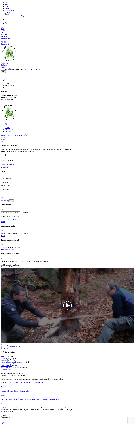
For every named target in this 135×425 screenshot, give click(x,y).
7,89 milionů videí (25, 382)
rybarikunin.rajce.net (8, 164)
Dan (2, 364)
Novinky (10, 391)
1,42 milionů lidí (38, 382)
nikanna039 (7, 369)
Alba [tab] (6, 124)
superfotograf (8, 364)
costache (20, 368)
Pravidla (19, 408)
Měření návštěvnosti (42, 399)
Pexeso (10, 220)
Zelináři (16, 391)
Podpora (3, 403)
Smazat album (6, 249)
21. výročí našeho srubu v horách (12, 346)
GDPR (37, 408)
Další (3, 71)
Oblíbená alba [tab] (9, 130)
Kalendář (16, 220)
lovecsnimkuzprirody (17, 362)
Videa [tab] (7, 126)
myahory (5, 348)
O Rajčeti (3, 386)
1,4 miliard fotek (12, 382)
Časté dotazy (5, 408)
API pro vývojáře (30, 399)
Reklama (3, 395)
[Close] (2, 197)
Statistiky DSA (24, 391)
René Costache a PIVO (9, 368)
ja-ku (10, 366)
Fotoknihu (4, 220)
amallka (6, 360)
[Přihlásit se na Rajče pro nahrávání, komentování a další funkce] (6, 23)
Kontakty (4, 391)
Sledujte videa (5, 135)
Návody (13, 408)
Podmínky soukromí (28, 408)
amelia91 (6, 356)
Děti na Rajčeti (45, 408)
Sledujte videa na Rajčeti (19, 135)
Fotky (22, 220)
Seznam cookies (54, 399)
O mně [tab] (7, 128)
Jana (2, 360)
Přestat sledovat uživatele (11, 265)
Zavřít (11, 200)
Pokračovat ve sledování (67, 305)
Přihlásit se (4, 200)
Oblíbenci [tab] (8, 131)
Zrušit (3, 222)
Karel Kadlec (5, 362)
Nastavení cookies (7, 412)
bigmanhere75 (7, 358)
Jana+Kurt (4, 366)
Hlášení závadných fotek (59, 408)
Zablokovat (5, 267)
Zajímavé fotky (6, 399)
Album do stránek (17, 399)
